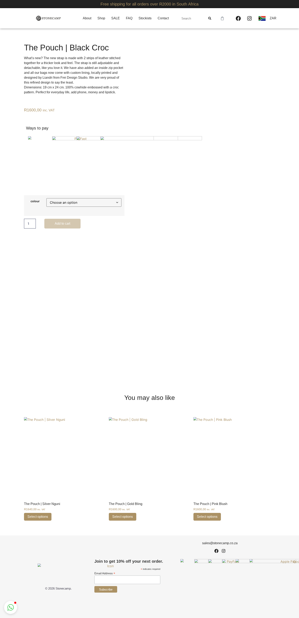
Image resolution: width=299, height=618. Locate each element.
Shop (101, 18)
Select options (37, 516)
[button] (10, 607)
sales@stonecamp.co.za (220, 543)
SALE (115, 18)
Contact (163, 18)
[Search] (209, 18)
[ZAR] (264, 18)
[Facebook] (238, 18)
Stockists (145, 18)
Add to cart (62, 223)
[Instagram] (249, 18)
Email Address (104, 573)
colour (35, 201)
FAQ (129, 18)
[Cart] (222, 18)
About (87, 18)
